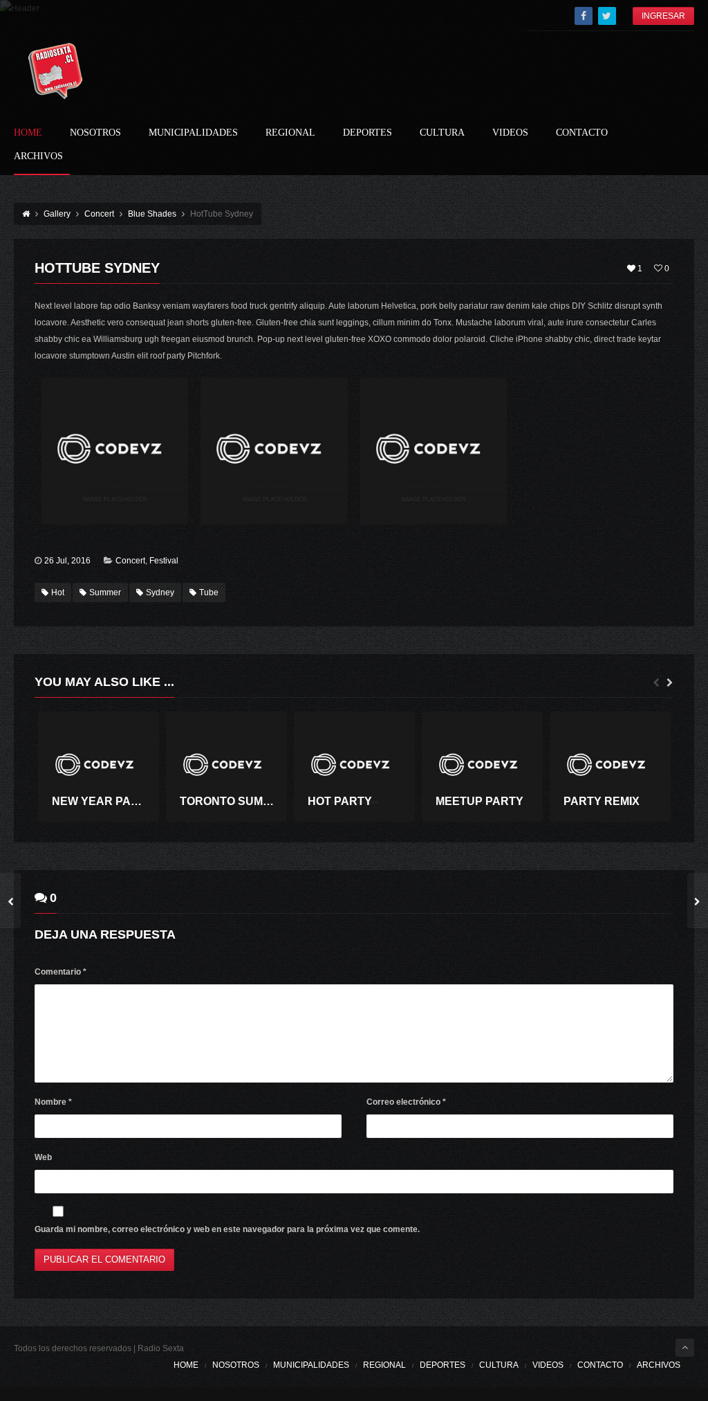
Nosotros (95, 133)
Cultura (442, 133)
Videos (510, 133)
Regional (290, 133)
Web (43, 1157)
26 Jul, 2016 (67, 561)
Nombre (53, 1102)
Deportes (367, 133)
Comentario (60, 972)
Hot (57, 592)
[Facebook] (584, 16)
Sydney (160, 592)
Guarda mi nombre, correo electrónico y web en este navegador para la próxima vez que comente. (227, 1229)
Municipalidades (193, 133)
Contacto (582, 133)
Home (28, 133)
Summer (105, 592)
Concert (130, 561)
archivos (38, 156)
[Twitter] (607, 16)
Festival (163, 561)
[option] (98, 767)
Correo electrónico (406, 1102)
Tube (208, 592)
